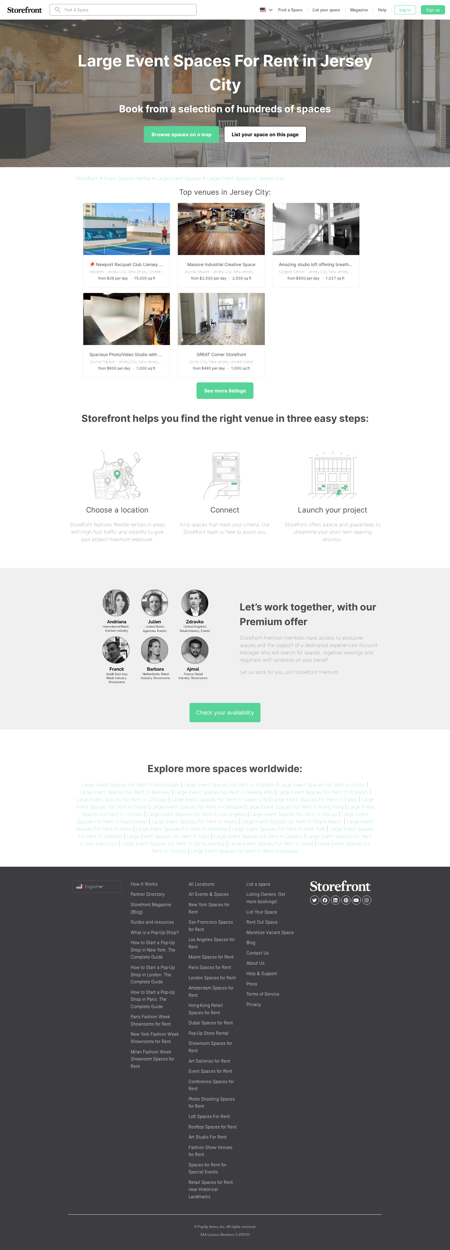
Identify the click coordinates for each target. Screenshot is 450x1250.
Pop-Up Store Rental (209, 1033)
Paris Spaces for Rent (210, 967)
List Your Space (261, 911)
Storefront (87, 178)
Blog (250, 942)
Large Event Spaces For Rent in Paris (167, 836)
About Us (255, 963)
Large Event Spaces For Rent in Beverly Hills (223, 792)
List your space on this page (265, 134)
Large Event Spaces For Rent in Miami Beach (291, 821)
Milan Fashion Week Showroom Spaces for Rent (152, 1059)
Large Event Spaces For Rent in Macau (293, 814)
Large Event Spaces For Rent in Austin (322, 785)
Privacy (253, 1004)
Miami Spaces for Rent (211, 956)
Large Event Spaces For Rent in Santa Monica (173, 843)
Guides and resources (152, 922)
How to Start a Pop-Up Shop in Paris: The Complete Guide (153, 999)
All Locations (201, 884)
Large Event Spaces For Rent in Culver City (219, 799)
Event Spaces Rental (127, 178)
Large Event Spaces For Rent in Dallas (314, 799)
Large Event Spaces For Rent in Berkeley (125, 792)
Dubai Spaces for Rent (211, 1022)
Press (251, 983)
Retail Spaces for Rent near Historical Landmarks (211, 1189)
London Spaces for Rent (212, 977)
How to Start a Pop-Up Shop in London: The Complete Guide (153, 974)
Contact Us (257, 952)
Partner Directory (148, 894)
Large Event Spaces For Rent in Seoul (271, 843)
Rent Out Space (262, 922)
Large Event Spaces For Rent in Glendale (197, 807)
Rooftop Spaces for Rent (213, 1126)
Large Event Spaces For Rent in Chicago (121, 799)
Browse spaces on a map (182, 134)
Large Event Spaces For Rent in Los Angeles (196, 814)
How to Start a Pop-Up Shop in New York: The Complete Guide (153, 949)
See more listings (225, 391)
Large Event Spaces (178, 178)
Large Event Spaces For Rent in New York (278, 829)
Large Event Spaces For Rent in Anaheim (229, 785)
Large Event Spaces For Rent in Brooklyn (322, 792)
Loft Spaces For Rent (209, 1116)
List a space (258, 884)
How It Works (144, 884)
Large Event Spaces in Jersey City (245, 178)
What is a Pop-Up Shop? (155, 932)
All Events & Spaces (209, 894)
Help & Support (261, 973)
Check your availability (225, 712)
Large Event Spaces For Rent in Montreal (181, 829)
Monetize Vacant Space (270, 932)
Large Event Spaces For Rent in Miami (194, 821)
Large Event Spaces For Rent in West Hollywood (244, 851)
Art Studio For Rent (208, 1136)
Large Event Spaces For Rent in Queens (258, 836)
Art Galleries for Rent (209, 1061)
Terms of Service (262, 994)
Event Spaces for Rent (210, 1071)
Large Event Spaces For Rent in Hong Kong (295, 807)
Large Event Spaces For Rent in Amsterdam (130, 785)
